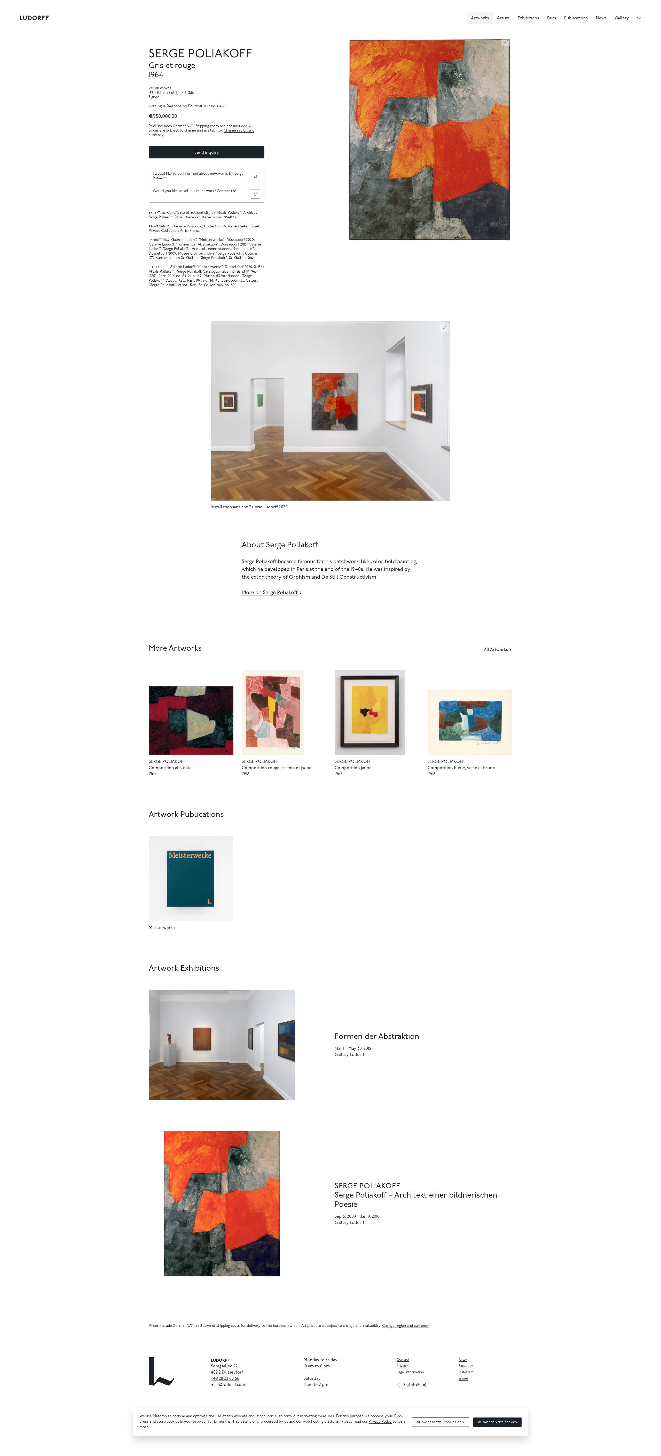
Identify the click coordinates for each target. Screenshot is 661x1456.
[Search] (639, 18)
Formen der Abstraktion (377, 1037)
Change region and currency (405, 1326)
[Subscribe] (255, 176)
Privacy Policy (380, 1422)
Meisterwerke (162, 928)
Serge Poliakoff (200, 54)
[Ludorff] (34, 18)
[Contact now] (255, 193)
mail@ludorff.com (228, 1385)
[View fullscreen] (506, 41)
